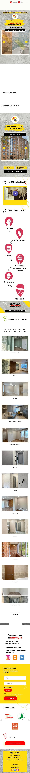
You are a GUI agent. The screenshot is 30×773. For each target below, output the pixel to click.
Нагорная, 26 (15, 2)
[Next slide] (29, 720)
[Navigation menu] (27, 2)
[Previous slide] (1, 720)
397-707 (21, 2)
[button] (15, 30)
